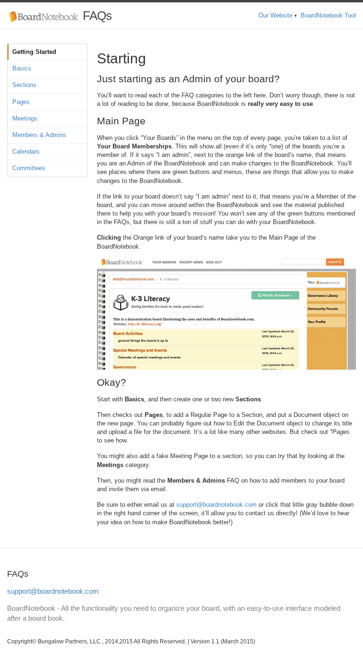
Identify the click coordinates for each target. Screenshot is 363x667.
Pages (21, 101)
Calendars (26, 151)
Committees (28, 168)
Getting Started (34, 51)
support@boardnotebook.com (216, 504)
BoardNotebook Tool (328, 15)
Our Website (276, 15)
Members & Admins (39, 135)
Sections (24, 84)
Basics (21, 68)
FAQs (96, 16)
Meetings (24, 118)
